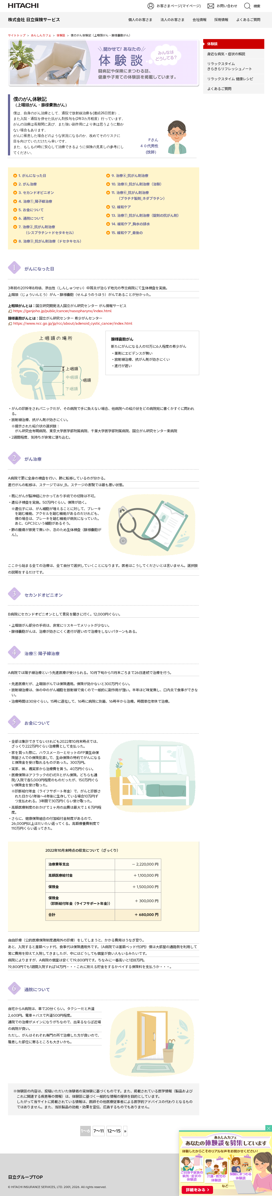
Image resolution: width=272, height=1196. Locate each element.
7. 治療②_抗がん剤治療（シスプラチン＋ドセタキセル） (47, 230)
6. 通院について (31, 218)
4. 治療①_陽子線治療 (35, 201)
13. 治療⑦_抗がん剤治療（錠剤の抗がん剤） (146, 215)
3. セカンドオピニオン (36, 192)
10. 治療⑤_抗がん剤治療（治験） (137, 184)
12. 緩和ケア (121, 207)
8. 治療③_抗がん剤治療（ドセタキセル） (51, 241)
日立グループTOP (25, 1177)
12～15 (114, 1131)
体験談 (61, 35)
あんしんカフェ (41, 35)
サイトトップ (17, 35)
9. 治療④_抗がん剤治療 (130, 175)
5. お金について (31, 210)
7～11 (99, 1131)
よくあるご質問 (248, 20)
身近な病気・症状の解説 (226, 54)
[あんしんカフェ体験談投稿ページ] (225, 1193)
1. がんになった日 (32, 175)
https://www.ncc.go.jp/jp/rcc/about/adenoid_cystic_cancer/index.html (72, 323)
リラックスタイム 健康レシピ (230, 79)
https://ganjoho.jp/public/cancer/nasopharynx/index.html (62, 311)
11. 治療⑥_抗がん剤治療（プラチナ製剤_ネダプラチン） (139, 195)
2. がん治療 (28, 184)
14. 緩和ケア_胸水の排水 (131, 224)
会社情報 (199, 20)
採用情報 (221, 20)
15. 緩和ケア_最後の (127, 233)
